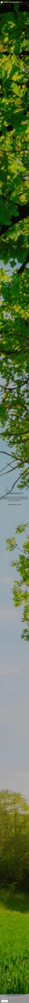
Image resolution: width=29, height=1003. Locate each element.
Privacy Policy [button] (5, 998)
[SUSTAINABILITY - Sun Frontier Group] (13, 2)
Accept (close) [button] (4, 1001)
